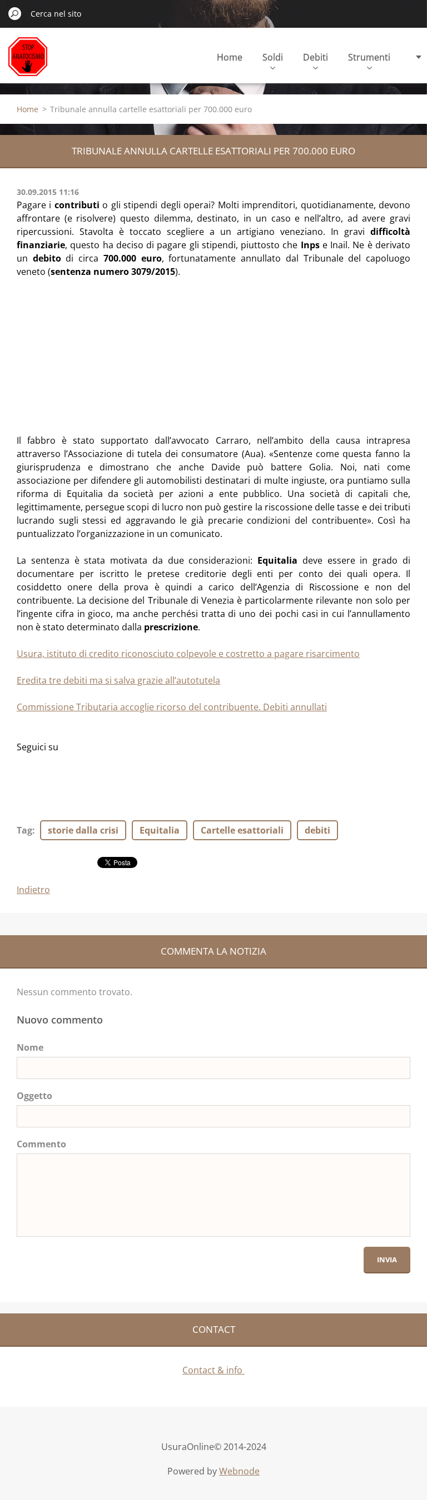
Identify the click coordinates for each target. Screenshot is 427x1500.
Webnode (239, 1471)
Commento (41, 1144)
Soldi (272, 57)
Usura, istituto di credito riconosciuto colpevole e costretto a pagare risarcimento (188, 654)
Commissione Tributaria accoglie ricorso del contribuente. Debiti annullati (172, 707)
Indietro (33, 890)
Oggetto (34, 1096)
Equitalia (160, 830)
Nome (30, 1047)
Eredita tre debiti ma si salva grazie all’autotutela (118, 680)
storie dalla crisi (83, 830)
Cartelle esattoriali (242, 830)
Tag (24, 830)
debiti (317, 830)
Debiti (315, 57)
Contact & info (213, 1370)
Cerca (15, 13)
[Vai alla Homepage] (27, 63)
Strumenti (369, 57)
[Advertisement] (100, 347)
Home (229, 57)
